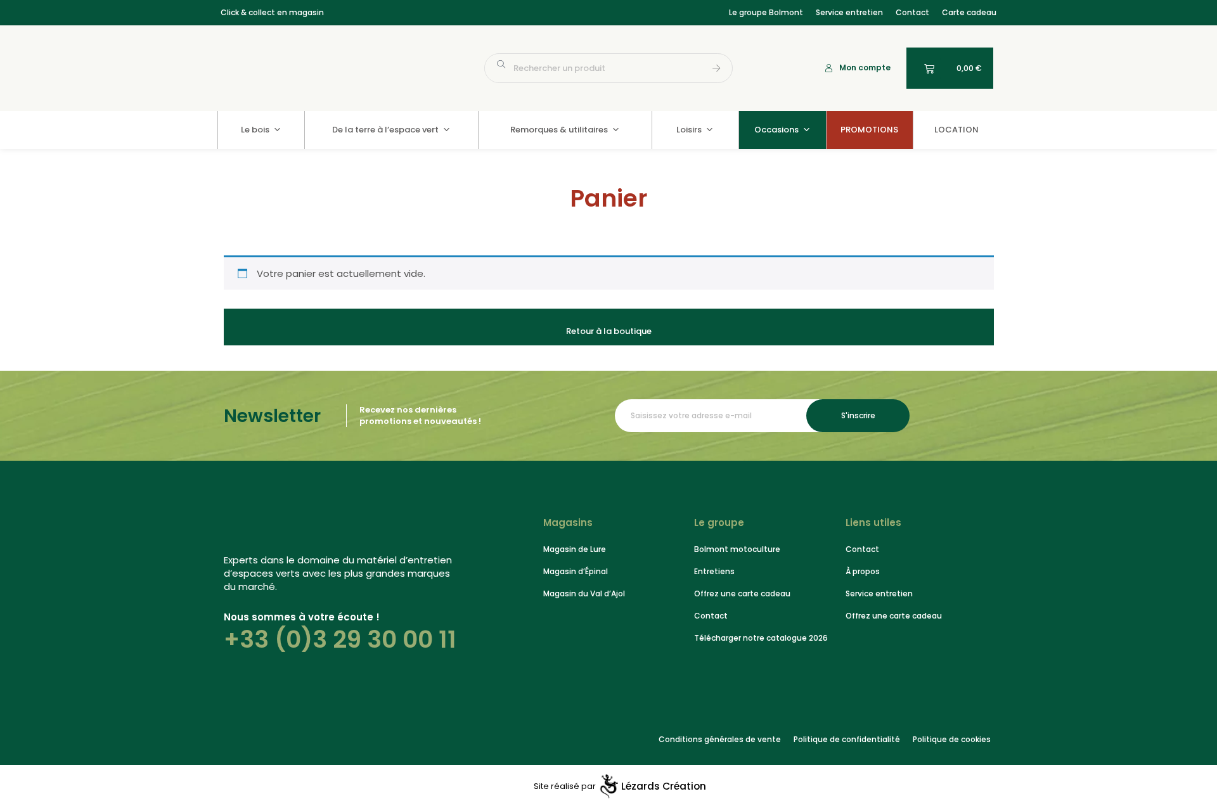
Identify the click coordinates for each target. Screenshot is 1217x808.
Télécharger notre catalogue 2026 (761, 637)
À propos (863, 571)
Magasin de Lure (574, 549)
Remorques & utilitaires (559, 130)
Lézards (663, 786)
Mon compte (865, 67)
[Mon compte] (829, 68)
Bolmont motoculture (737, 549)
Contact (912, 12)
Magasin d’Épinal (575, 571)
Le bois (255, 130)
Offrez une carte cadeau (742, 593)
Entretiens (714, 571)
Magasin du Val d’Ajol (584, 593)
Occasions (776, 130)
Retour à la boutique (609, 331)
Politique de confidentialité (847, 739)
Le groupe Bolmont (766, 12)
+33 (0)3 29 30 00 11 (340, 639)
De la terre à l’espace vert (385, 130)
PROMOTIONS (869, 130)
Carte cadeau (969, 12)
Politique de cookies (952, 739)
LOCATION (956, 130)
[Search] (717, 68)
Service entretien (849, 12)
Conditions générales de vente (720, 739)
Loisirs (689, 130)
